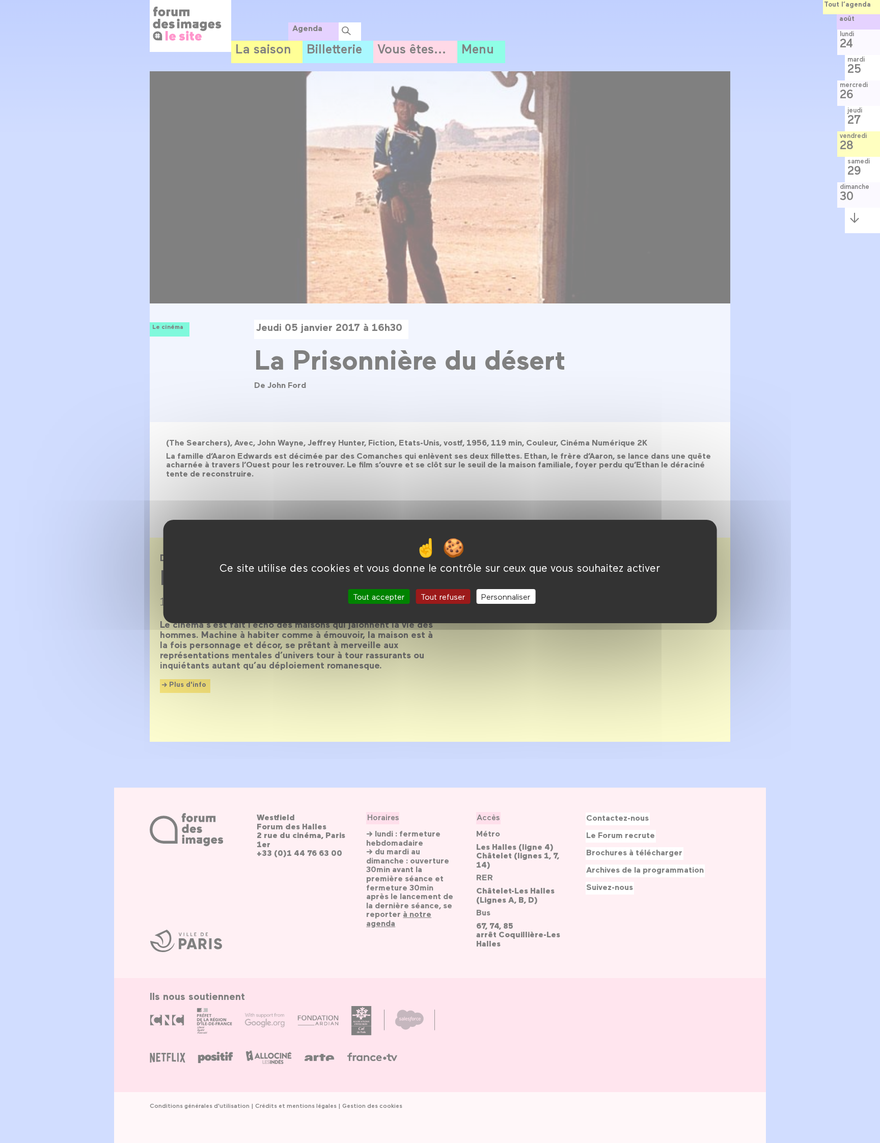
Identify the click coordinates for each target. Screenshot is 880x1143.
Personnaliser (505, 596)
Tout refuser (443, 596)
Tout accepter (378, 596)
